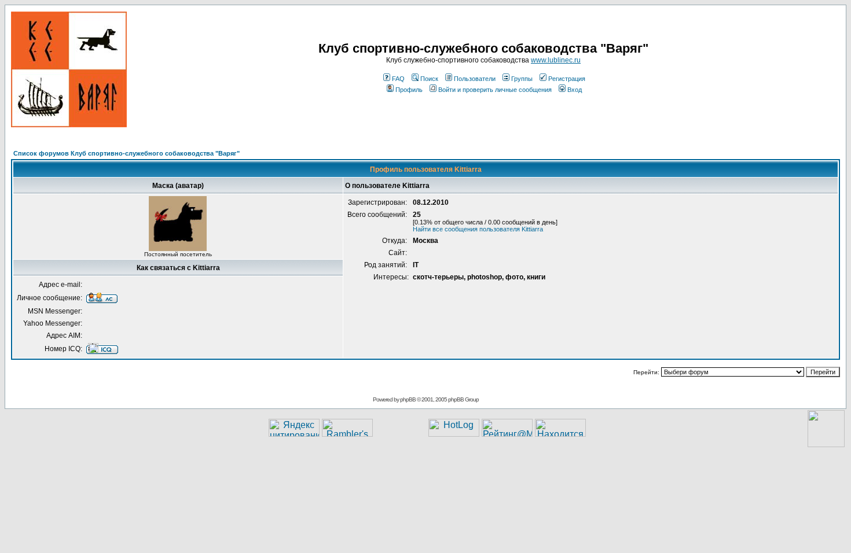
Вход (574, 89)
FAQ (398, 78)
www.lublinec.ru (556, 60)
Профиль (409, 89)
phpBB (408, 399)
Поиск (429, 78)
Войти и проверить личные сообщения (495, 89)
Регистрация (566, 78)
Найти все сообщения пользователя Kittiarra (478, 229)
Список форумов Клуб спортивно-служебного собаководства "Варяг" (126, 153)
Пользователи (475, 78)
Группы (522, 78)
